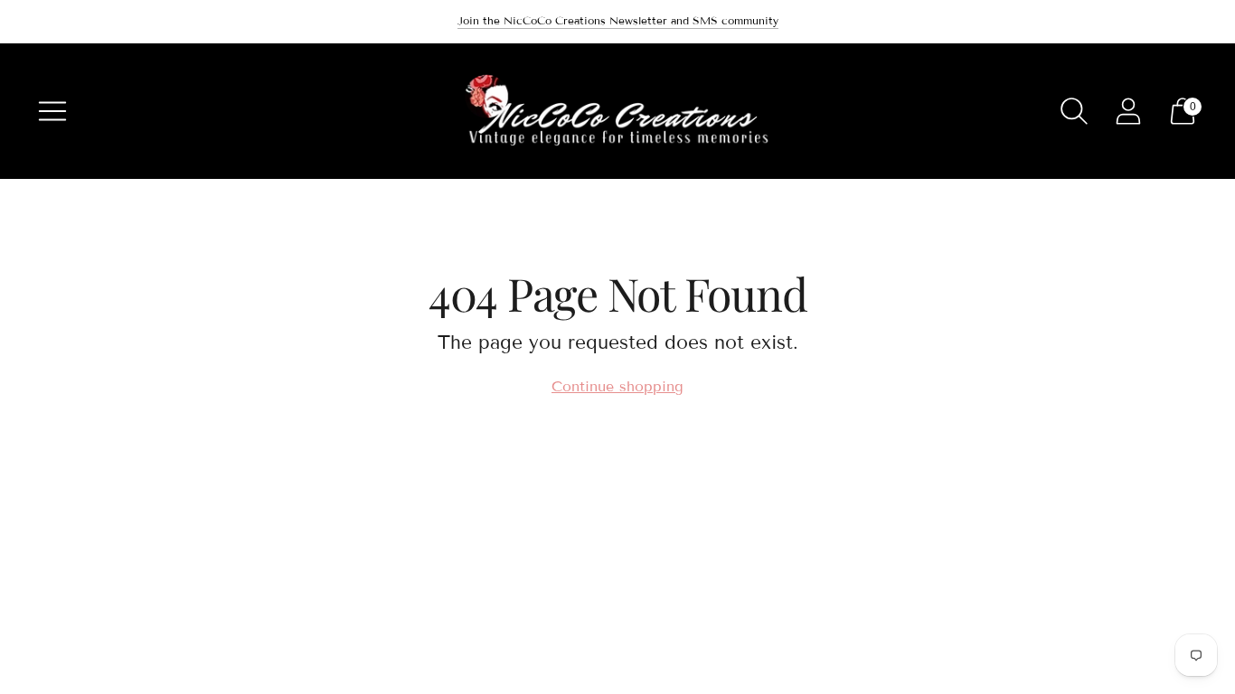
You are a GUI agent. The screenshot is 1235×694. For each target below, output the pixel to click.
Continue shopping (617, 386)
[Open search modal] (1074, 111)
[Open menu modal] (52, 111)
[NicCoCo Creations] (617, 111)
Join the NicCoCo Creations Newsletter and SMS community (617, 20)
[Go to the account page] (1128, 111)
